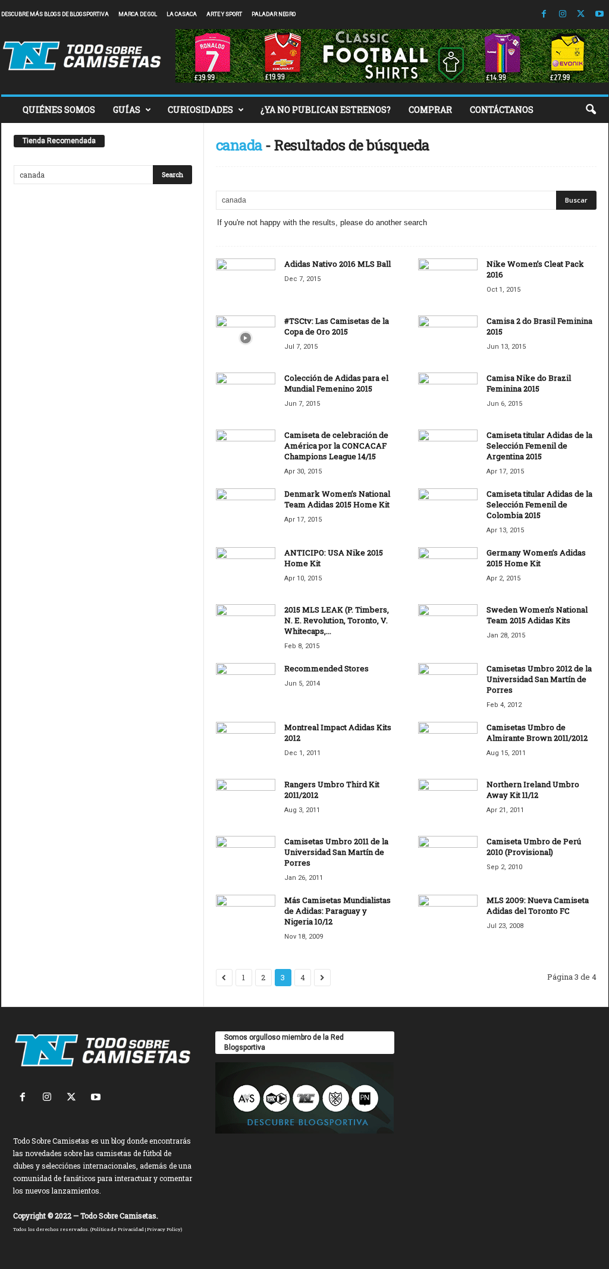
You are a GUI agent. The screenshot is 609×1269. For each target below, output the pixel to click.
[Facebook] (544, 14)
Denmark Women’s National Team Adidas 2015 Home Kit (337, 499)
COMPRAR (430, 109)
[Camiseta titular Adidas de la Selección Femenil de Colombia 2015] (448, 510)
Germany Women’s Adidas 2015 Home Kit (536, 558)
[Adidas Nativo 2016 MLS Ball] (245, 280)
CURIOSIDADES (200, 109)
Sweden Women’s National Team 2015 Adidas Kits (537, 615)
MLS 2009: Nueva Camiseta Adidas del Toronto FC (537, 905)
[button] (590, 110)
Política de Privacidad (118, 1229)
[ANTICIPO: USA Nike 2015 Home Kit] (245, 569)
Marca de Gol (137, 14)
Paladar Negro (274, 14)
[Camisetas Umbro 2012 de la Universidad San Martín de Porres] (448, 685)
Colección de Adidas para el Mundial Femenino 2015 (336, 383)
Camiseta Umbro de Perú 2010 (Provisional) (533, 846)
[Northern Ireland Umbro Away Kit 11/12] (448, 801)
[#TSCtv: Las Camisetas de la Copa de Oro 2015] (245, 337)
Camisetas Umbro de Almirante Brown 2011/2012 (537, 732)
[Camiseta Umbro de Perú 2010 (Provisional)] (448, 858)
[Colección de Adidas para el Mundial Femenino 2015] (245, 395)
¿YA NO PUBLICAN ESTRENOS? (325, 109)
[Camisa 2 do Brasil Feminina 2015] (448, 337)
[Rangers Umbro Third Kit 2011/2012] (245, 801)
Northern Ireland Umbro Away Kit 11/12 (532, 789)
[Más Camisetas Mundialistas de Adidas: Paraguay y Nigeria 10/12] (245, 917)
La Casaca (182, 14)
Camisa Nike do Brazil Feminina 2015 (528, 383)
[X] (581, 14)
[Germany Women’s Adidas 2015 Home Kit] (448, 569)
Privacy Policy (164, 1229)
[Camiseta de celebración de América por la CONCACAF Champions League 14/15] (245, 452)
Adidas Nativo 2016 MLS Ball (337, 263)
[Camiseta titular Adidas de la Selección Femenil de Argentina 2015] (448, 452)
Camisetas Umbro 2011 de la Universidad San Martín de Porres (336, 852)
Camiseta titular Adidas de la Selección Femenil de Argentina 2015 (539, 446)
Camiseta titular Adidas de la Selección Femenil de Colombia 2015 (539, 504)
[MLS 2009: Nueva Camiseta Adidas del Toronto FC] (448, 917)
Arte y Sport (224, 14)
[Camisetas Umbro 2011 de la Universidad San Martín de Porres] (245, 858)
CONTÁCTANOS (501, 109)
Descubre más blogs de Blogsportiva (55, 14)
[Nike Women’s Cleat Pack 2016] (448, 280)
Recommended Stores (326, 668)
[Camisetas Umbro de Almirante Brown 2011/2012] (448, 744)
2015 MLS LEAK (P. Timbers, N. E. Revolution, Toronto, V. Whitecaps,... (336, 620)
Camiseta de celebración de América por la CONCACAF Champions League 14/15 (336, 446)
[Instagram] (562, 14)
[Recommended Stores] (245, 685)
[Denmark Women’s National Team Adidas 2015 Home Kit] (245, 510)
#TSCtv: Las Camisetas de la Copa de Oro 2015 (336, 326)
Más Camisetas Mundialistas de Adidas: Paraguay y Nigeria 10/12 (337, 911)
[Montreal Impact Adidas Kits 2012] (245, 744)
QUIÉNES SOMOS (59, 109)
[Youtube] (599, 14)
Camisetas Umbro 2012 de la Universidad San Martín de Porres (539, 679)
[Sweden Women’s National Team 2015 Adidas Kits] (448, 626)
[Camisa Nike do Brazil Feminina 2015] (448, 395)
